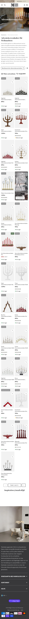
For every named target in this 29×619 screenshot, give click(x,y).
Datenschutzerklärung (13, 610)
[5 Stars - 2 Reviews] (21, 289)
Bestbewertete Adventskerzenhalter (12, 68)
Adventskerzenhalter (13, 35)
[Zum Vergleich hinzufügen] (12, 82)
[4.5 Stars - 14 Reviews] (21, 135)
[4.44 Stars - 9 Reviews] (7, 167)
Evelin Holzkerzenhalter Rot (7, 410)
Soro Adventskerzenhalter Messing (21, 224)
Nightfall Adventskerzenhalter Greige (6, 98)
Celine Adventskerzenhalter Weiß (21, 347)
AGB (22, 610)
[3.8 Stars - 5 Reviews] (21, 384)
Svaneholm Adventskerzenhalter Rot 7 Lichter (21, 130)
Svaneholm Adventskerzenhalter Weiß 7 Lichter (21, 410)
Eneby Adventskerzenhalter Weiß (7, 347)
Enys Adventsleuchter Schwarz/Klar (6, 474)
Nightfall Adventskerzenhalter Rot (7, 162)
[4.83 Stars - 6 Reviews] (7, 197)
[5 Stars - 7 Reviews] (21, 415)
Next (27, 68)
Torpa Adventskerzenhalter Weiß (21, 283)
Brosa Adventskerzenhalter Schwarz (20, 378)
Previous (2, 68)
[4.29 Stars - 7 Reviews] (21, 167)
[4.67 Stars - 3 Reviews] (7, 384)
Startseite (3, 35)
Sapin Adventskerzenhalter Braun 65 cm (6, 130)
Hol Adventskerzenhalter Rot (7, 254)
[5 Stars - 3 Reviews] (21, 320)
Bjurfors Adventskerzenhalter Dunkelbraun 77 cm (6, 315)
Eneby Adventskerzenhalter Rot (21, 315)
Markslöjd (20, 607)
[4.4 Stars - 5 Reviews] (7, 352)
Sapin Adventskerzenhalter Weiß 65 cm (7, 283)
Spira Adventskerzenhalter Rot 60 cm (7, 442)
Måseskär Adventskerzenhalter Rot (21, 442)
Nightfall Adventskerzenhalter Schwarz (20, 98)
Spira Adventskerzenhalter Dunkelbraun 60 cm (21, 254)
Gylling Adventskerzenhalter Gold (21, 162)
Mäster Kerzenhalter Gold (7, 193)
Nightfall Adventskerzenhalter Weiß (7, 378)
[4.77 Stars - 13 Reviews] (21, 104)
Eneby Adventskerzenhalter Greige (6, 224)
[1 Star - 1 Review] (21, 447)
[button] (2, 5)
